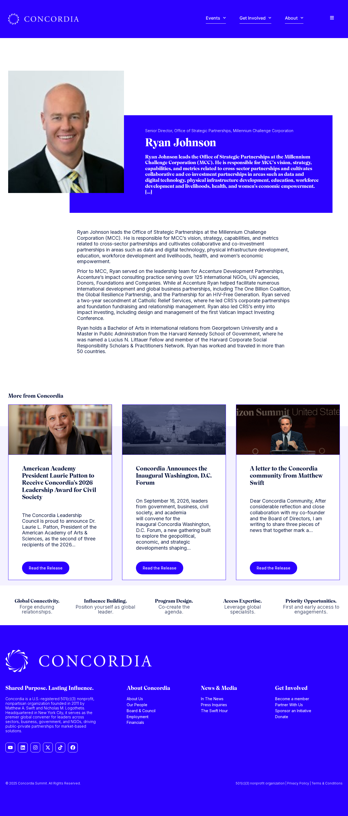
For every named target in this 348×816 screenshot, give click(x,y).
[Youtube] (10, 747)
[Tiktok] (60, 747)
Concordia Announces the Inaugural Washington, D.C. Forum (174, 476)
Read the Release (46, 568)
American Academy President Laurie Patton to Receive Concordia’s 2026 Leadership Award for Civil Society (59, 483)
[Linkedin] (23, 747)
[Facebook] (73, 747)
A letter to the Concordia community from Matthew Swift (286, 476)
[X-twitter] (48, 747)
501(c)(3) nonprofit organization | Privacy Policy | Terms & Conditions (289, 783)
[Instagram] (35, 747)
